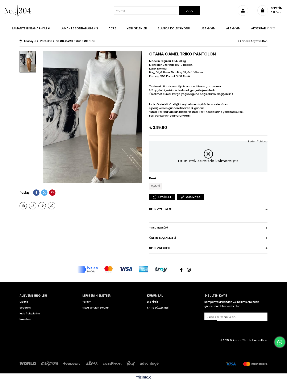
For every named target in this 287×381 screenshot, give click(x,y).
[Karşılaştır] (32, 205)
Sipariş (24, 301)
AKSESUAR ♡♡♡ (263, 28)
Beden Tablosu (257, 141)
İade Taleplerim (30, 313)
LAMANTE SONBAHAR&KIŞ (79, 28)
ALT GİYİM (233, 28)
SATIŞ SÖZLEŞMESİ (158, 307)
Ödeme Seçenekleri (162, 238)
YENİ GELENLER (137, 28)
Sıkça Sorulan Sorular (95, 307)
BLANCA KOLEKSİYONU (174, 28)
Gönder (210, 323)
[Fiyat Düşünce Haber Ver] (42, 205)
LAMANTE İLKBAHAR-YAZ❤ (31, 28)
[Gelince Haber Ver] (51, 205)
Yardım (86, 301)
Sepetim (25, 307)
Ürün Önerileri (159, 248)
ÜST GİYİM (208, 28)
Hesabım (25, 319)
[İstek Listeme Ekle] (23, 205)
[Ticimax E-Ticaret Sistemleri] (143, 378)
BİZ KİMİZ (152, 301)
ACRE (112, 28)
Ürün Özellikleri (160, 209)
